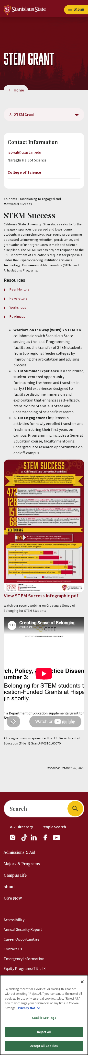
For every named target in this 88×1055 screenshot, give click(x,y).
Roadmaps (17, 316)
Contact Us (13, 948)
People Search (54, 826)
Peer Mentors (20, 289)
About (9, 887)
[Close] (82, 981)
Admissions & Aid (19, 852)
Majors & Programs (22, 864)
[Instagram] (14, 839)
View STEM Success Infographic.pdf (41, 596)
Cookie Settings (44, 1018)
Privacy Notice (29, 1008)
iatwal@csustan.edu (24, 152)
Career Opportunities (21, 939)
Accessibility (14, 919)
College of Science (24, 172)
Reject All (44, 1032)
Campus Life (15, 875)
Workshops (18, 307)
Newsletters (19, 298)
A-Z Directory (21, 826)
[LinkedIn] (34, 839)
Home (19, 90)
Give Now (13, 898)
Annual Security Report (23, 929)
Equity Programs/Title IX (24, 968)
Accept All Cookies (43, 1046)
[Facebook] (47, 839)
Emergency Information (24, 958)
